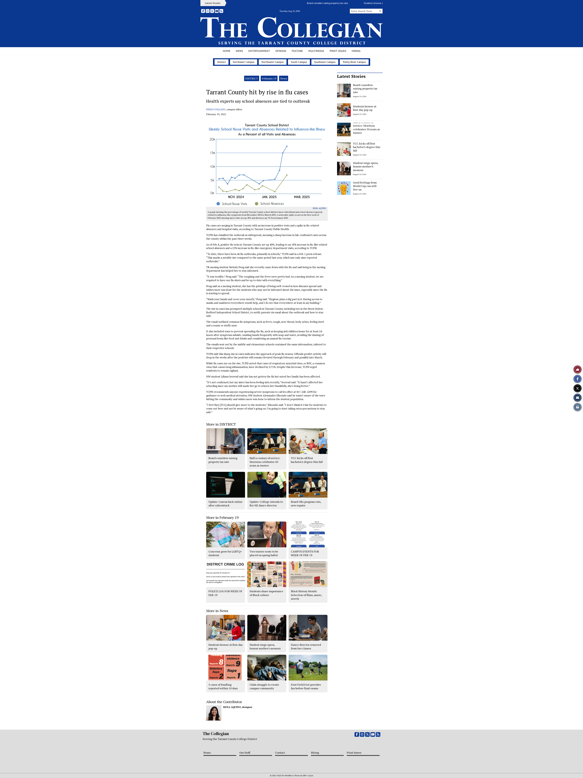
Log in (310, 775)
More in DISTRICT (221, 424)
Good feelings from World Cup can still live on (365, 186)
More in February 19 (222, 517)
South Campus (299, 62)
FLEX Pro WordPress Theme (288, 775)
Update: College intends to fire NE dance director (266, 503)
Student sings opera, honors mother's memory (265, 646)
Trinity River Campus (354, 62)
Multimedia (316, 51)
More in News (217, 610)
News (239, 51)
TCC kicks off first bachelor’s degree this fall (366, 147)
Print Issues (338, 51)
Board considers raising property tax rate (303, 3)
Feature (297, 51)
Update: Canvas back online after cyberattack (225, 503)
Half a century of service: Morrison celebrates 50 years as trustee (366, 127)
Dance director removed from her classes (306, 646)
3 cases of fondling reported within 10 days (223, 686)
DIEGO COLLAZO (215, 109)
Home (226, 51)
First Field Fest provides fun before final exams (306, 686)
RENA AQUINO (319, 208)
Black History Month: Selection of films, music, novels (306, 594)
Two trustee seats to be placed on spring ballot (264, 553)
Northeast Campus (243, 62)
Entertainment (259, 51)
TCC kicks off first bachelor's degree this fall (307, 459)
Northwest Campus (272, 62)
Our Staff (244, 752)
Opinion (280, 51)
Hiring (356, 51)
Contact (280, 752)
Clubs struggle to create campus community (264, 686)
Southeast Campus (325, 62)
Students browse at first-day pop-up (358, 3)
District (221, 62)
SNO (305, 775)
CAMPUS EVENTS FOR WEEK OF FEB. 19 (305, 553)
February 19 (269, 78)
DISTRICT (251, 78)
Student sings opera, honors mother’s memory (365, 166)
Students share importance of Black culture (266, 593)
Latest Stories (351, 76)
